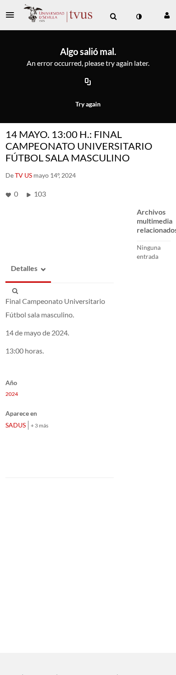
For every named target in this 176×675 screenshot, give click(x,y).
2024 (11, 394)
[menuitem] (113, 17)
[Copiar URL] (88, 82)
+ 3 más (39, 425)
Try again (88, 104)
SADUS (15, 425)
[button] (12, 15)
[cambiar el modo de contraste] (138, 17)
